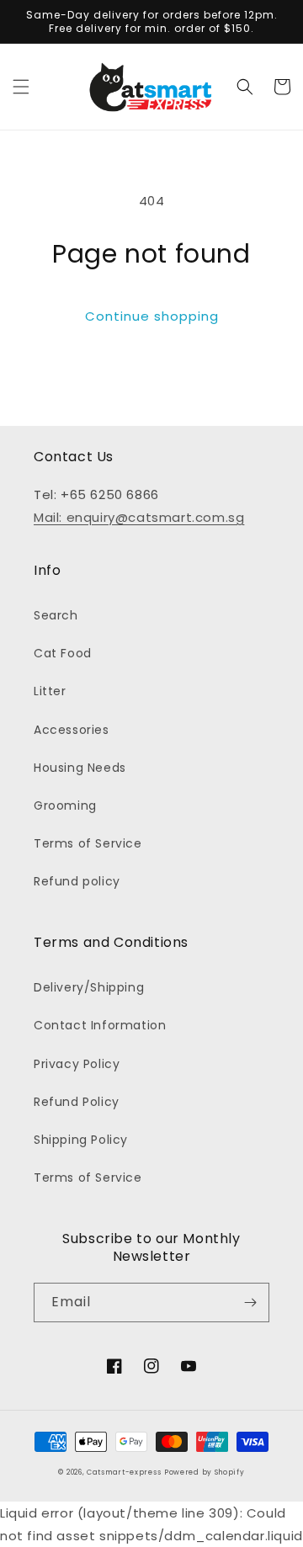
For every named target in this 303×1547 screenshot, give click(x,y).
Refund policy (77, 881)
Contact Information (100, 1025)
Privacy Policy (77, 1063)
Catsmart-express (124, 1472)
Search (56, 615)
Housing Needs (80, 767)
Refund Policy (77, 1101)
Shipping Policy (81, 1139)
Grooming (65, 805)
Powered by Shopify (204, 1472)
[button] (21, 86)
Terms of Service (88, 843)
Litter (50, 691)
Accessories (71, 729)
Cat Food (63, 653)
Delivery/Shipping (89, 987)
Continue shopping (152, 316)
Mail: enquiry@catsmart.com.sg (139, 517)
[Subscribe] (249, 1302)
